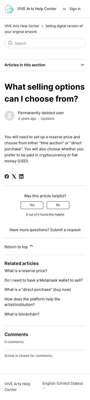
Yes (32, 205)
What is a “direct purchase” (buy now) (37, 289)
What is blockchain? (22, 314)
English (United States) (62, 383)
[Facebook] (6, 176)
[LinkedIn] (21, 176)
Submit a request (65, 229)
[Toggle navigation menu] (64, 9)
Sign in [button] (75, 9)
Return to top (16, 246)
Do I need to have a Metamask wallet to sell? (43, 280)
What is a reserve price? (25, 270)
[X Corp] (14, 176)
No (58, 205)
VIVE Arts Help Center (21, 26)
